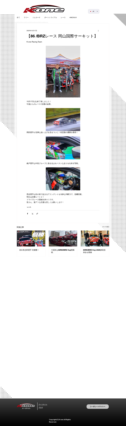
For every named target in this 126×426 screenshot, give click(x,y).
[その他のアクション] (98, 30)
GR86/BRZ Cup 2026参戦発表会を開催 (94, 251)
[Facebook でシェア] (27, 214)
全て (18, 17)
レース (63, 17)
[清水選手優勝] (31, 238)
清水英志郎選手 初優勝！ (29, 250)
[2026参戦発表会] (95, 238)
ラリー (26, 17)
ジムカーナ (36, 17)
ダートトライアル (50, 17)
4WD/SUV (73, 17)
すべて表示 (105, 227)
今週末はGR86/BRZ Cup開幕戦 (63, 251)
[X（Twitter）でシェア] (32, 214)
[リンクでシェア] (37, 214)
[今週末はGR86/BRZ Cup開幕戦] (63, 238)
